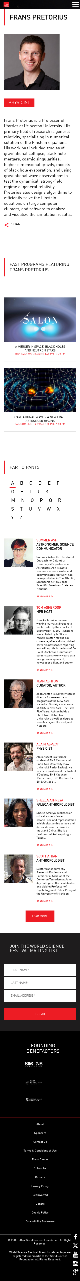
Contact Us (40, 1141)
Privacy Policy (40, 1186)
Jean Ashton (51, 683)
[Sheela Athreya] (18, 813)
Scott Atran (50, 858)
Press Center (40, 1159)
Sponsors (40, 1133)
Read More (43, 597)
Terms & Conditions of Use (40, 1150)
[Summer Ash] (18, 552)
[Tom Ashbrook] (18, 620)
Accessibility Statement (40, 1221)
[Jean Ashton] (18, 693)
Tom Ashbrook (48, 610)
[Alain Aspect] (18, 757)
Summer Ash (55, 545)
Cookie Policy (40, 1212)
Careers (40, 1177)
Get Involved (40, 1195)
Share (17, 224)
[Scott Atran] (18, 869)
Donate (40, 1203)
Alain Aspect (47, 746)
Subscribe (40, 1168)
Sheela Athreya (55, 802)
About (40, 1124)
